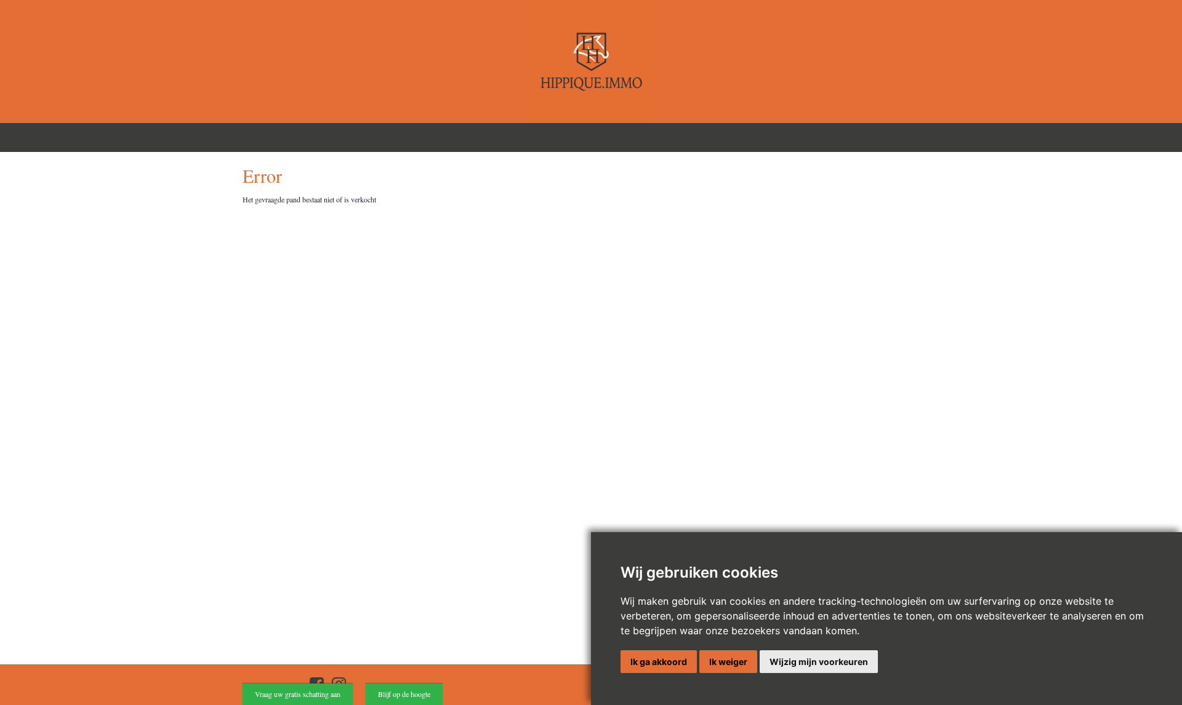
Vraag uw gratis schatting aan (297, 694)
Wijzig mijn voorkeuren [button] (819, 661)
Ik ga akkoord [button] (658, 661)
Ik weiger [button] (728, 661)
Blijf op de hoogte (404, 694)
